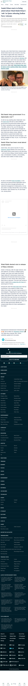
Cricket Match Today (18, 385)
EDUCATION (3, 439)
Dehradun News (17, 404)
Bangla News (16, 572)
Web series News (4, 430)
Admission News (4, 441)
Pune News (16, 416)
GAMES (2, 530)
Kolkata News (3, 411)
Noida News (16, 413)
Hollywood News (4, 570)
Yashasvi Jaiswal (17, 392)
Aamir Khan (6, 121)
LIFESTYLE (3, 449)
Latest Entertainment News (9, 581)
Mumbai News (4, 413)
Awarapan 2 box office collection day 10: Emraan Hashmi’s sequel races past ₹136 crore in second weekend (20, 608)
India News (16, 4)
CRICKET (2, 383)
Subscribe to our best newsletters (14, 358)
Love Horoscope (4, 557)
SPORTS (2, 504)
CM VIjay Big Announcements (7, 544)
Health (2, 456)
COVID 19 (3, 527)
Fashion (2, 454)
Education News (17, 446)
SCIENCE (2, 487)
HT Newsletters (22, 642)
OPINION (3, 490)
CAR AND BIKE (4, 497)
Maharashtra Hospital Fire (19, 544)
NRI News (3, 577)
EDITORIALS (3, 494)
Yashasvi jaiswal (17, 551)
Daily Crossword (17, 533)
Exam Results (3, 446)
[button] (1, 1)
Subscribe (24, 1)
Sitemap (2, 647)
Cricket (11, 4)
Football (15, 506)
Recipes (15, 456)
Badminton (3, 506)
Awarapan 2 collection (18, 553)
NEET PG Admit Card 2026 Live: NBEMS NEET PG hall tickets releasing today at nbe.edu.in (20, 626)
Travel (15, 458)
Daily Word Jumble (4, 535)
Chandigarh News (4, 404)
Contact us (12, 640)
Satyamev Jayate (5, 149)
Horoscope (3, 436)
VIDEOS (2, 477)
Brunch (15, 452)
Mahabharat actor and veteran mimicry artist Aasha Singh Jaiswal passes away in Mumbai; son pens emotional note (6, 615)
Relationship (3, 458)
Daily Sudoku (3, 533)
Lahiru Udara (16, 396)
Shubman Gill (3, 390)
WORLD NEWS (4, 376)
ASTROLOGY (3, 434)
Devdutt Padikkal (17, 390)
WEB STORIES (4, 464)
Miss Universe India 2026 (19, 546)
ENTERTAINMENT (4, 421)
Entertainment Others (18, 430)
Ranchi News (3, 418)
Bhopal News (16, 402)
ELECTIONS (3, 520)
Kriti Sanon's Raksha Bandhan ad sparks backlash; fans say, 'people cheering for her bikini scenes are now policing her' (20, 593)
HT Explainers (17, 577)
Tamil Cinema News (18, 426)
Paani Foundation (16, 180)
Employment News (18, 444)
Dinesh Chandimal (4, 396)
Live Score (3, 387)
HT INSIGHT (3, 517)
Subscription (3, 644)
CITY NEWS (3, 400)
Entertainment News (5, 572)
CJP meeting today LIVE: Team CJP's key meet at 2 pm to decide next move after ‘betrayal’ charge (6, 626)
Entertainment (23, 4)
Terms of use (21, 640)
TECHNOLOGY (4, 500)
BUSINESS (3, 471)
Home (2, 4)
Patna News (3, 416)
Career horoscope (17, 555)
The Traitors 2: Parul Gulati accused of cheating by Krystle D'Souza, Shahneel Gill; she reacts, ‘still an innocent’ (6, 585)
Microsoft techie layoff (5, 546)
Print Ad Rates (13, 644)
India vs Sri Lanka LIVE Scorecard (20, 387)
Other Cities (16, 418)
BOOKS (2, 514)
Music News (3, 426)
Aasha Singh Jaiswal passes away (7, 555)
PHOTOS (2, 474)
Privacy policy (3, 642)
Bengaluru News (4, 402)
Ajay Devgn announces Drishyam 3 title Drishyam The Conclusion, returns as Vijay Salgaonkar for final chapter (6, 601)
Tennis (15, 508)
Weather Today (13, 642)
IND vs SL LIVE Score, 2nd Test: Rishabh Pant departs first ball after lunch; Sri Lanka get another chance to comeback (6, 633)
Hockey (2, 508)
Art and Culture (4, 452)
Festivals (15, 454)
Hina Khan (3, 548)
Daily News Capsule (5, 361)
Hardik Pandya (4, 392)
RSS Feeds (12, 647)
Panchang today (4, 560)
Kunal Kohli (3, 553)
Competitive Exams (4, 444)
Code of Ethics (22, 644)
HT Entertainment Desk (7, 26)
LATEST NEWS (4, 373)
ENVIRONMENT (4, 484)
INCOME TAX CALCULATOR (6, 538)
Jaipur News (16, 409)
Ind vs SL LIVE (17, 394)
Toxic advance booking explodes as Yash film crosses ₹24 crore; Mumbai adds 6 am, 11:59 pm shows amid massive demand (7, 593)
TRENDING (3, 467)
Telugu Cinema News (5, 428)
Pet (1, 461)
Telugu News (3, 574)
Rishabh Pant (3, 394)
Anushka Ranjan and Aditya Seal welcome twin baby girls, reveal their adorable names (20, 615)
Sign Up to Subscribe (14, 364)
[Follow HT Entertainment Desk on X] (13, 26)
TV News (16, 428)
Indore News (3, 409)
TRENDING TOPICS (5, 563)
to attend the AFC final (18, 282)
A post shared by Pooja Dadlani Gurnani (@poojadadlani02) (14, 232)
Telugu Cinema (17, 570)
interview (22, 58)
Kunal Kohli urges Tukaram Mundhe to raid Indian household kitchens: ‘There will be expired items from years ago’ (6, 608)
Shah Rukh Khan (17, 286)
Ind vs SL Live (3, 551)
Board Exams (16, 441)
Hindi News (16, 574)
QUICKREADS (4, 524)
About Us (2, 640)
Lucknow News (17, 411)
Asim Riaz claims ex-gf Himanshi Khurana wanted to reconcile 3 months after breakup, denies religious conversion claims (20, 585)
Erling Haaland (17, 548)
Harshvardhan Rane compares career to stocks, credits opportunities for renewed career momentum (20, 601)
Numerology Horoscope (19, 557)
